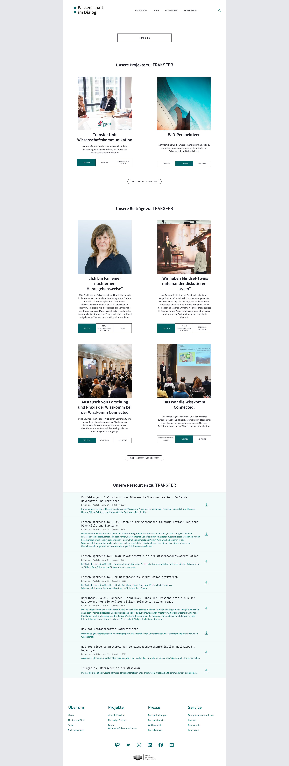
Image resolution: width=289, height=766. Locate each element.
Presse (154, 707)
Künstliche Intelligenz (202, 328)
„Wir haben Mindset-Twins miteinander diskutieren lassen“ (184, 283)
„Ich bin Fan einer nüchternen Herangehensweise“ (105, 283)
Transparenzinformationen (201, 715)
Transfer (86, 162)
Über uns (76, 707)
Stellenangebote (76, 730)
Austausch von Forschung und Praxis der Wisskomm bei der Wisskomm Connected (105, 407)
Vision (71, 715)
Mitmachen (171, 10)
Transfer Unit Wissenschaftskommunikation (104, 137)
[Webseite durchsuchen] (219, 10)
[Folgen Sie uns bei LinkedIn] (150, 745)
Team (70, 725)
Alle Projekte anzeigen (144, 181)
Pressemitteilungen (157, 715)
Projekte (116, 707)
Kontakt (192, 720)
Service (195, 707)
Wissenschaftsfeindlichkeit (166, 439)
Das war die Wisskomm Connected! (184, 404)
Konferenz (123, 440)
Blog (156, 10)
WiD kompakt (154, 725)
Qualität (104, 162)
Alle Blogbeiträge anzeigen (144, 458)
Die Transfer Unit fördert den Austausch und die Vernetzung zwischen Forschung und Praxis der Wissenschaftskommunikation (104, 149)
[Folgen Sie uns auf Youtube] (171, 745)
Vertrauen (202, 163)
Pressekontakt (155, 730)
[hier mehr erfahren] (184, 103)
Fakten (122, 328)
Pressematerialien (156, 720)
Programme (141, 10)
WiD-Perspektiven (184, 135)
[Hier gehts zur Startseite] (91, 10)
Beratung (166, 163)
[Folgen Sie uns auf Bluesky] (128, 745)
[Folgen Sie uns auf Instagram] (139, 745)
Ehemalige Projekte (117, 720)
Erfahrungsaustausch (123, 162)
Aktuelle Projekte (116, 715)
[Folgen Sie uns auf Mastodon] (117, 745)
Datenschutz (194, 725)
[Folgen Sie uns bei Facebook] (160, 745)
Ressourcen (190, 10)
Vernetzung (104, 440)
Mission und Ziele (76, 720)
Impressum (193, 730)
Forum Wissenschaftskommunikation (104, 328)
